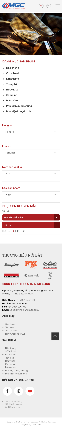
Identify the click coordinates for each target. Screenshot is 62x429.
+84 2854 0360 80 (25, 300)
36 (24, 231)
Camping (10, 364)
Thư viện (9, 327)
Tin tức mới (11, 330)
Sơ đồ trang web (12, 407)
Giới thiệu (10, 324)
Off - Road (10, 351)
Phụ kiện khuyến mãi (16, 373)
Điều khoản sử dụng (14, 404)
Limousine (10, 354)
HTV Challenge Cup (15, 333)
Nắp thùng (11, 348)
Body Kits (10, 361)
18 (18, 231)
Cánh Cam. (37, 424)
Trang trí (9, 357)
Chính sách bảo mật (14, 401)
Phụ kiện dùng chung (16, 370)
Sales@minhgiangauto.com (24, 310)
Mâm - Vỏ (10, 367)
